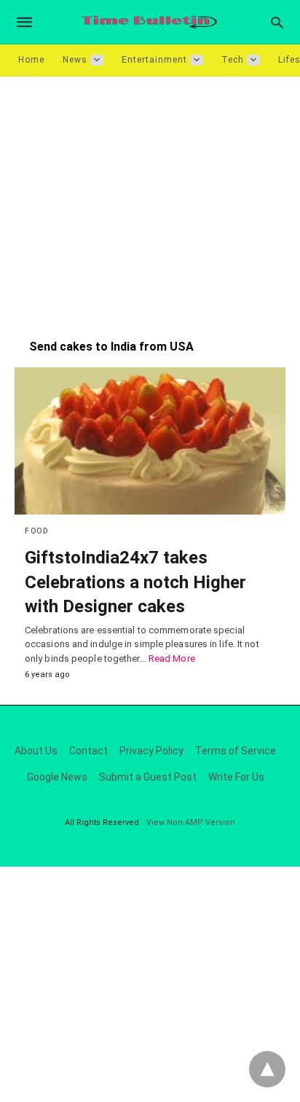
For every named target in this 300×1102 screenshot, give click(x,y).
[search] (277, 22)
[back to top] (267, 1069)
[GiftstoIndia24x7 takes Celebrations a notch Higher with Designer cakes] (150, 441)
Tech (232, 60)
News (75, 60)
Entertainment (154, 60)
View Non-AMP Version (190, 822)
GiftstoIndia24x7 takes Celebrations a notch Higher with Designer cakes (135, 582)
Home (31, 60)
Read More (172, 658)
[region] (150, 200)
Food (36, 531)
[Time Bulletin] (149, 22)
